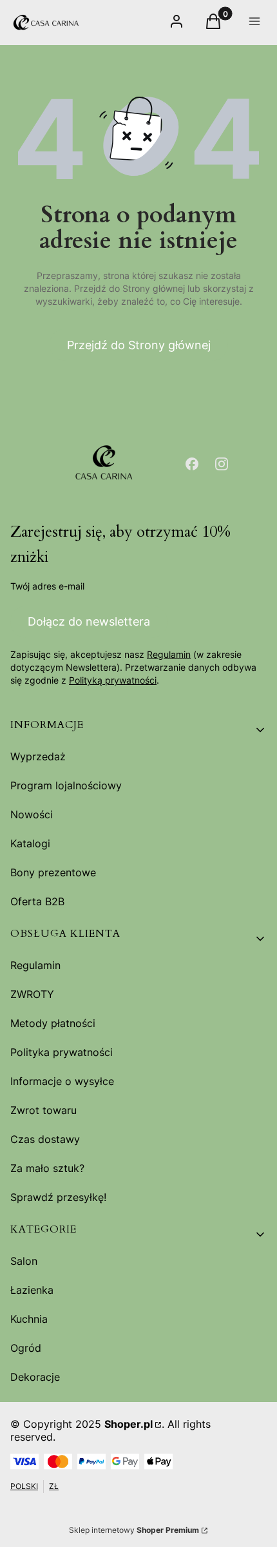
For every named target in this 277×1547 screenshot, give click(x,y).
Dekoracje (35, 1376)
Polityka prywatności (61, 1052)
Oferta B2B (37, 901)
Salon (23, 1260)
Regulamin (169, 654)
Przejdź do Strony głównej (139, 345)
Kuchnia (29, 1318)
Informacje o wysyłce (62, 1081)
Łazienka (31, 1289)
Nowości (31, 814)
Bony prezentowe (53, 872)
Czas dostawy (45, 1139)
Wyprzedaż (38, 756)
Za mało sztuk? (47, 1168)
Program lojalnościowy (66, 785)
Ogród (25, 1347)
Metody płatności (52, 1023)
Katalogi (30, 843)
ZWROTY (32, 994)
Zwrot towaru (43, 1110)
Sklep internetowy (134, 1530)
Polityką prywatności (113, 680)
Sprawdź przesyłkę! (58, 1197)
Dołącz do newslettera (89, 621)
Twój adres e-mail (47, 586)
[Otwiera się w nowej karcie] (192, 464)
